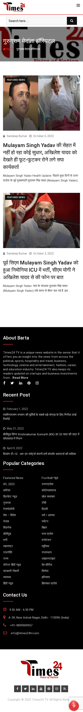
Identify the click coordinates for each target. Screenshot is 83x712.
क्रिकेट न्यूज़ (10, 496)
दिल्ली (45, 509)
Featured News (13, 478)
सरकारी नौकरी (11, 571)
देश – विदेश (9, 515)
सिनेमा (45, 571)
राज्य (5, 558)
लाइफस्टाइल (48, 558)
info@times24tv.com (25, 633)
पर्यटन (45, 521)
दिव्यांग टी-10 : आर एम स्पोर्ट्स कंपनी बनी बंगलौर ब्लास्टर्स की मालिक (39, 454)
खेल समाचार (48, 496)
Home (10, 49)
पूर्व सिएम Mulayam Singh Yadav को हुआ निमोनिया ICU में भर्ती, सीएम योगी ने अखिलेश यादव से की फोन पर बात (40, 270)
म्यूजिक (45, 546)
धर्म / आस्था (48, 515)
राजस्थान (47, 552)
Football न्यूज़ (50, 478)
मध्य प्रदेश (47, 534)
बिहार (44, 527)
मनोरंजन (46, 540)
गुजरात (7, 503)
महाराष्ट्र (8, 546)
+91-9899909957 (21, 625)
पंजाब (6, 521)
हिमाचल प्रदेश (49, 583)
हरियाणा (46, 577)
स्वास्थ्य (7, 577)
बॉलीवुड (7, 534)
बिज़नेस (7, 527)
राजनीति (7, 552)
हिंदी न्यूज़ (8, 583)
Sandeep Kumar (17, 136)
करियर (6, 490)
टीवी (44, 503)
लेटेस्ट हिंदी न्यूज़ (12, 565)
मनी (5, 540)
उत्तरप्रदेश (47, 484)
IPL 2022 (9, 484)
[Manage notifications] (73, 703)
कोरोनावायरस (49, 490)
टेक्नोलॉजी (8, 509)
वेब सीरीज (47, 565)
